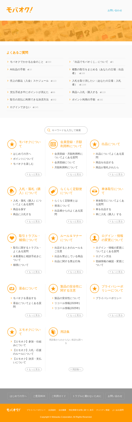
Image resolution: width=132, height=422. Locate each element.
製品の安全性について (67, 298)
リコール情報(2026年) (67, 303)
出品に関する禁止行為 (67, 261)
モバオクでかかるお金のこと (30, 61)
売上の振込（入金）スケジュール (33, 80)
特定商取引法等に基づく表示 (81, 410)
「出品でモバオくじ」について (92, 61)
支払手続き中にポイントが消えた (32, 92)
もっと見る (34, 174)
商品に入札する (22, 214)
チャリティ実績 (102, 410)
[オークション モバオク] (13, 409)
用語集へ (76, 369)
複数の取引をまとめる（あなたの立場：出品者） (98, 71)
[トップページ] (20, 10)
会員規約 (52, 410)
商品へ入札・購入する (89, 92)
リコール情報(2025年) (67, 308)
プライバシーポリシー (109, 298)
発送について (62, 205)
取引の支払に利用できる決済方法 (33, 99)
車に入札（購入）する (109, 214)
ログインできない (24, 107)
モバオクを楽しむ (23, 163)
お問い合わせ (115, 10)
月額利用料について (66, 167)
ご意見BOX (39, 396)
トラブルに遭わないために (87, 396)
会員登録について (64, 162)
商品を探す (19, 209)
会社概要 (62, 410)
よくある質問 (118, 410)
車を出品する (103, 209)
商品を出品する (105, 162)
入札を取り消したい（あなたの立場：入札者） (96, 82)
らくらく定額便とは (66, 200)
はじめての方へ (22, 153)
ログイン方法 (103, 256)
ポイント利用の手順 (87, 99)
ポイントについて (23, 158)
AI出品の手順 (21, 69)
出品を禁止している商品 (68, 256)
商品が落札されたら (107, 167)
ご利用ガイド (59, 396)
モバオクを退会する (24, 298)
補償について (21, 264)
